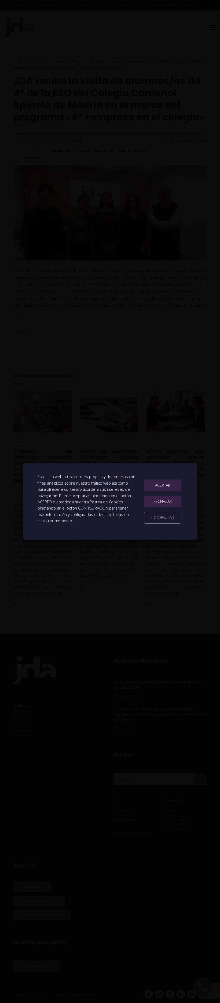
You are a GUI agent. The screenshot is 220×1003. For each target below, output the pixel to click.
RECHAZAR (162, 501)
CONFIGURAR (162, 517)
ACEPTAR (162, 485)
